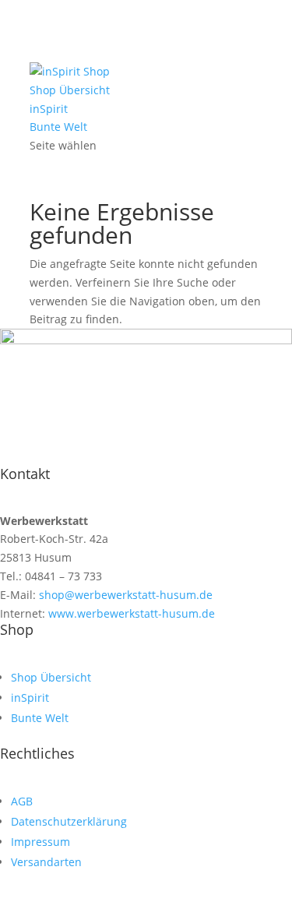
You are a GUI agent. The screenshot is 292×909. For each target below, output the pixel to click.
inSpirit (49, 108)
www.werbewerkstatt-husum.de (130, 613)
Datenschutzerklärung (69, 821)
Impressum (40, 841)
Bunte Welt (58, 126)
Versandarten (46, 861)
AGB (22, 801)
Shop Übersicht (70, 90)
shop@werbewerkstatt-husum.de (124, 594)
